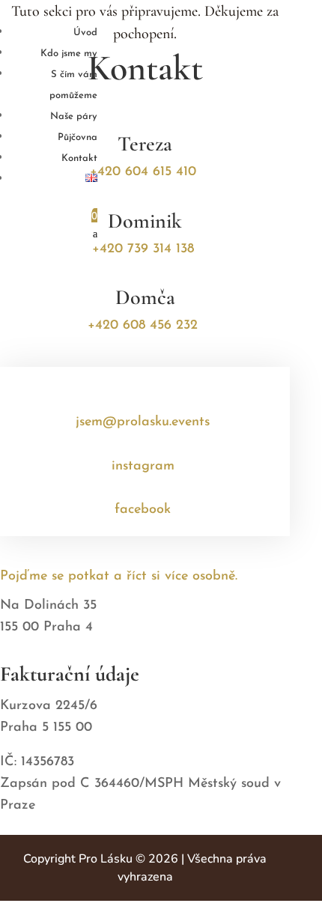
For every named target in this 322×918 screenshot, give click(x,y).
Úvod (85, 32)
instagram (143, 466)
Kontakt (79, 158)
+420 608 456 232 (143, 325)
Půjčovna (77, 137)
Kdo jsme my (68, 53)
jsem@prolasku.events (143, 422)
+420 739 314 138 (143, 249)
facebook (143, 510)
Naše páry (73, 116)
